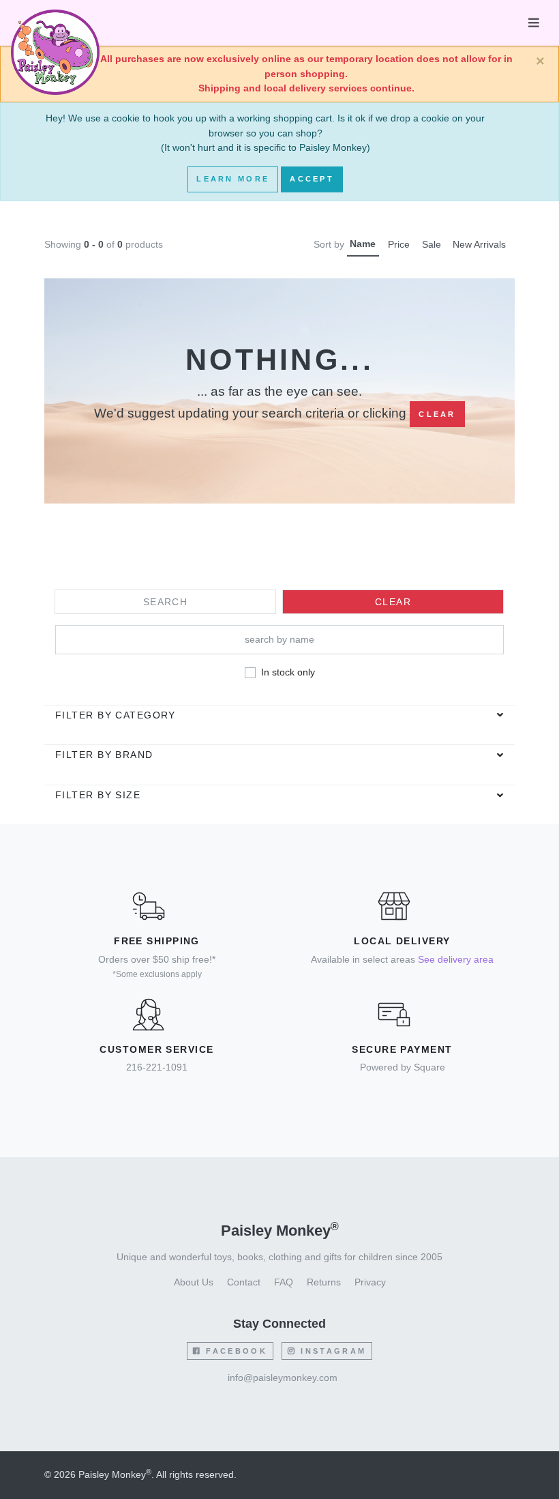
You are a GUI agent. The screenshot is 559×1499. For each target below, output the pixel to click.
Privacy (370, 1282)
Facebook (234, 1351)
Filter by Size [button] (97, 794)
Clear (437, 414)
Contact (243, 1282)
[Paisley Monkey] (55, 23)
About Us (193, 1282)
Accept (312, 179)
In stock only (288, 672)
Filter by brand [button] (104, 754)
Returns (324, 1282)
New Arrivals (479, 244)
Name (363, 243)
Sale (431, 244)
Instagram (331, 1351)
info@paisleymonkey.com (282, 1377)
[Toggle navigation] (533, 23)
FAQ (283, 1282)
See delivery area (456, 959)
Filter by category (115, 715)
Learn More (232, 179)
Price (399, 244)
